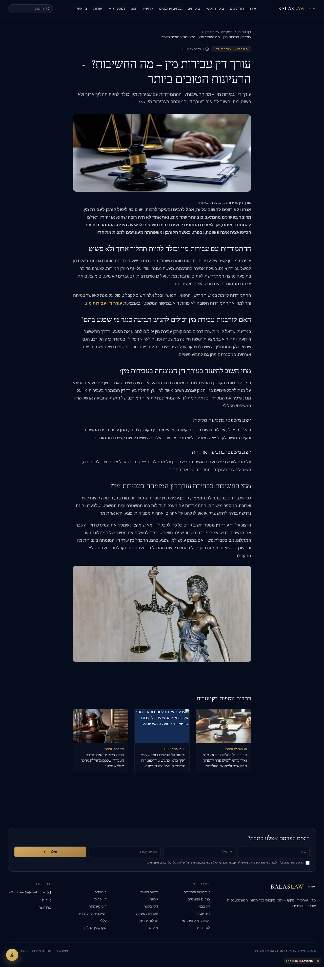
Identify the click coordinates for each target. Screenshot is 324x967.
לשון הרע (203, 928)
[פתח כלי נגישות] (12, 955)
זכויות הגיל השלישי (196, 920)
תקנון (24, 951)
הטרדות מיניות (147, 913)
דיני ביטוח (151, 906)
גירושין (148, 8)
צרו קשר (81, 8)
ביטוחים (194, 8)
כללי (103, 920)
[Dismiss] (318, 961)
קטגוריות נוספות (125, 8)
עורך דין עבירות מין (104, 303)
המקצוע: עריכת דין (219, 32)
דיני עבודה (202, 913)
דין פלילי (100, 899)
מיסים (153, 928)
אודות (97, 8)
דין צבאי (204, 906)
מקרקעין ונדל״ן (95, 928)
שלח (53, 852)
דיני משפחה (98, 906)
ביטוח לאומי (215, 8)
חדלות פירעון (148, 920)
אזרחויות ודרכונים (243, 8)
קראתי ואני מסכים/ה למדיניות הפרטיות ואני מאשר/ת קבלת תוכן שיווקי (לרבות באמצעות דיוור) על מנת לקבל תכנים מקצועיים (225, 862)
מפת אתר (62, 951)
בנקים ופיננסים (170, 8)
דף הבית (244, 32)
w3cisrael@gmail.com (27, 892)
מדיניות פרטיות (41, 951)
